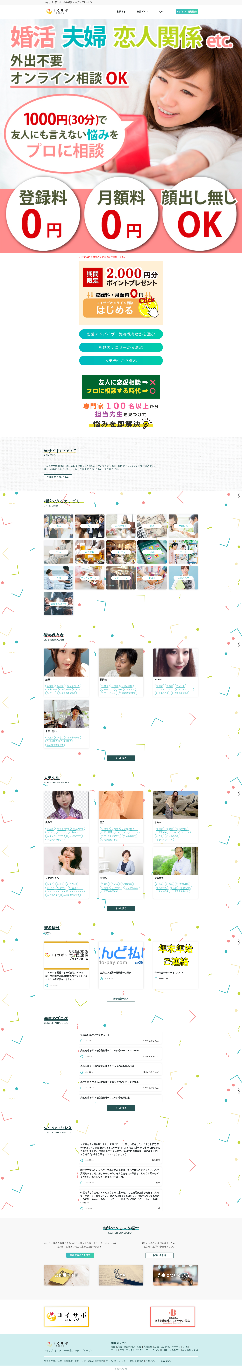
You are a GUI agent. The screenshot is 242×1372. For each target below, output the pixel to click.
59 (109, 693)
